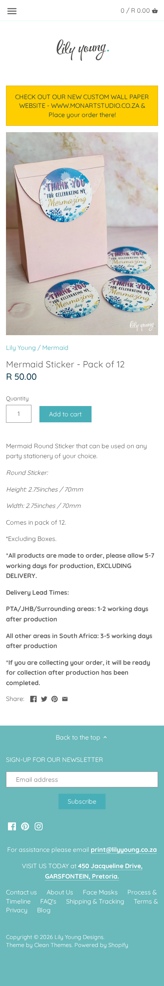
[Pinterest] (25, 825)
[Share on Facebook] (33, 698)
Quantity (17, 398)
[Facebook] (12, 825)
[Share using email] (65, 698)
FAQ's (48, 901)
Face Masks (100, 892)
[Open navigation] (12, 11)
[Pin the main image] (54, 698)
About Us (60, 892)
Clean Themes (53, 945)
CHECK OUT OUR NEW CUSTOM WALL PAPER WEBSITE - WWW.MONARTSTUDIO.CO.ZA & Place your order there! (82, 106)
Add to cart (65, 414)
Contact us (21, 892)
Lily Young (21, 347)
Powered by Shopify (101, 945)
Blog (44, 910)
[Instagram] (39, 825)
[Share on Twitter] (44, 698)
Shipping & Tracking (95, 901)
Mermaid (55, 347)
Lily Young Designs (79, 937)
